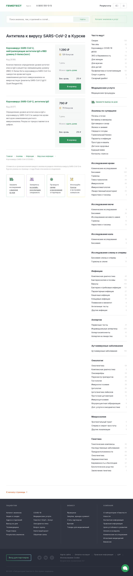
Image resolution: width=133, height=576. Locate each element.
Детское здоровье (100, 146)
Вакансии (107, 542)
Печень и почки (98, 116)
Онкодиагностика (41, 524)
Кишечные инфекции (100, 295)
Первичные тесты (99, 325)
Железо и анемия (99, 127)
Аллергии (96, 319)
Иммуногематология (100, 187)
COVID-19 (37, 513)
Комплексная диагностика (103, 276)
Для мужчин (96, 63)
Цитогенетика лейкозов (102, 392)
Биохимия (95, 172)
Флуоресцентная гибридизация (105, 403)
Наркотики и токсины (101, 195)
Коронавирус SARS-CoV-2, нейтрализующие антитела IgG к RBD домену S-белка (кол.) (26, 51)
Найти (82, 19)
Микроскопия (98, 416)
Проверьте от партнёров (56, 189)
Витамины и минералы (101, 120)
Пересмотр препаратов (102, 377)
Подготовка (11, 531)
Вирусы (94, 284)
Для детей (96, 67)
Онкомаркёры (97, 373)
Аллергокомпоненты (100, 332)
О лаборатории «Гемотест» (115, 513)
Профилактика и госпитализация (106, 71)
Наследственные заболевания (105, 448)
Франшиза (71, 513)
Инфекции (96, 271)
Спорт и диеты (98, 74)
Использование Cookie (70, 558)
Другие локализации (100, 429)
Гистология (96, 381)
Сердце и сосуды (99, 131)
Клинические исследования (104, 168)
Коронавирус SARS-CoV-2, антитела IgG (27, 101)
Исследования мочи (102, 204)
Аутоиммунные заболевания (107, 345)
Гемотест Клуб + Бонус (43, 520)
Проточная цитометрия (102, 396)
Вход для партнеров (19, 557)
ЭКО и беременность (101, 56)
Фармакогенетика (99, 459)
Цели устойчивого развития (115, 527)
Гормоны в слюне (99, 261)
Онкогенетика (97, 366)
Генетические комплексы (103, 444)
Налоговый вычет (41, 531)
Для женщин (97, 59)
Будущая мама (98, 150)
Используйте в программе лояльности (75, 189)
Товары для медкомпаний (78, 527)
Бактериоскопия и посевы (103, 280)
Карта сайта (65, 554)
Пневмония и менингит (101, 303)
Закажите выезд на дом (107, 102)
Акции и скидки (12, 516)
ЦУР (119, 554)
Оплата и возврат (82, 554)
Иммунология (97, 183)
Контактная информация (113, 520)
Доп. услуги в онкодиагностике (105, 407)
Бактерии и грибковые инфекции (106, 287)
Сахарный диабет (99, 78)
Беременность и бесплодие (104, 463)
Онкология (97, 360)
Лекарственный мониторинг (104, 191)
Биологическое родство (102, 467)
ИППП (94, 52)
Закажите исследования (15, 189)
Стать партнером (74, 520)
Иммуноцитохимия (99, 399)
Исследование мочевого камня (105, 217)
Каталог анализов (14, 513)
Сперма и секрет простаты (103, 426)
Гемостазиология (99, 180)
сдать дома (71, 70)
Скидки (94, 40)
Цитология (96, 388)
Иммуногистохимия (100, 384)
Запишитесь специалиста (35, 189)
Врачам (70, 524)
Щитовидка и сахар (100, 123)
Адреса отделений (14, 520)
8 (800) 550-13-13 (44, 6)
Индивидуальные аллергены (104, 329)
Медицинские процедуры (103, 93)
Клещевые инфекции (100, 299)
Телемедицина (12, 527)
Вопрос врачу (39, 527)
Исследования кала (102, 234)
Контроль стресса (99, 154)
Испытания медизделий (113, 538)
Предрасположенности (102, 452)
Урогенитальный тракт (101, 422)
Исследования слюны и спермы (108, 252)
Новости (107, 516)
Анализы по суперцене (103, 110)
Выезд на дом (12, 524)
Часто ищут (97, 35)
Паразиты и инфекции (101, 138)
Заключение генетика (101, 470)
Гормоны (95, 176)
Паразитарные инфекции (102, 291)
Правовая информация (113, 524)
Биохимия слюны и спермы (103, 258)
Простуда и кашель (100, 142)
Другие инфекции (99, 310)
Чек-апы (95, 44)
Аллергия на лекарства (101, 336)
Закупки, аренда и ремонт (78, 516)
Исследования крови (102, 163)
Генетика (96, 439)
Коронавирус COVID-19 (101, 48)
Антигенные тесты (99, 306)
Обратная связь (40, 534)
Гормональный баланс (101, 135)
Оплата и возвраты (111, 531)
